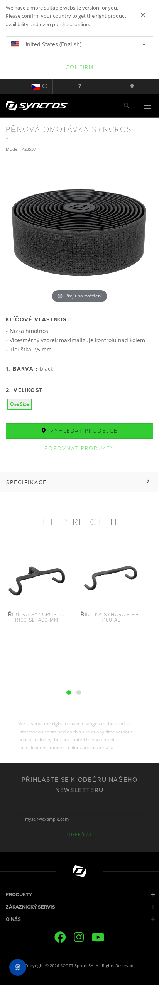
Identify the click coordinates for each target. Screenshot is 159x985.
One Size (19, 404)
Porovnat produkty (79, 448)
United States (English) (51, 44)
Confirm (80, 67)
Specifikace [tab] (26, 482)
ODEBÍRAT (79, 834)
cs (45, 86)
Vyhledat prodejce (83, 430)
